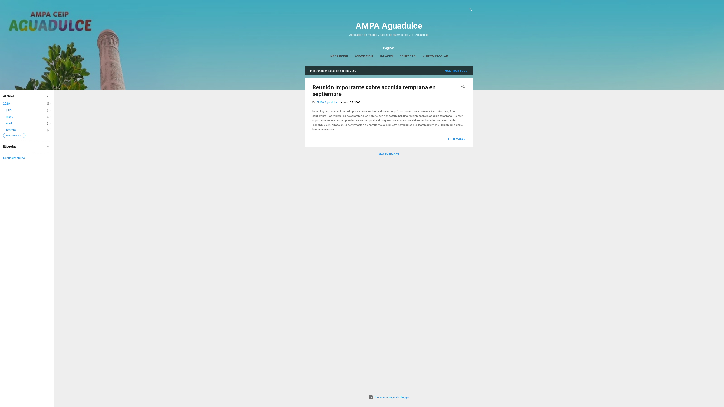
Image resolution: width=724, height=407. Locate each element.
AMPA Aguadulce (389, 26)
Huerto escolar (435, 56)
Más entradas (389, 154)
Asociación (364, 56)
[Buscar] (470, 10)
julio (8, 110)
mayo (9, 117)
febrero (11, 130)
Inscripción (339, 56)
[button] (463, 87)
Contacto (408, 56)
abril (9, 123)
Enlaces (386, 56)
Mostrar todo (456, 71)
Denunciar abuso (14, 158)
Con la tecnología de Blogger (391, 397)
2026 (6, 103)
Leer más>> (456, 139)
